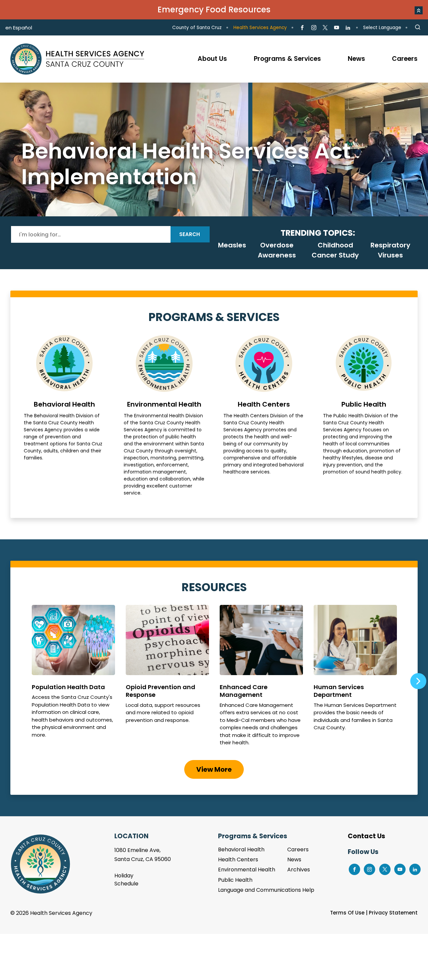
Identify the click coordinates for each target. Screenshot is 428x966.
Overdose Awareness (277, 250)
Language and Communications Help (266, 890)
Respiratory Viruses (390, 250)
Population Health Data (73, 678)
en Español (18, 27)
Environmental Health (164, 416)
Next (418, 681)
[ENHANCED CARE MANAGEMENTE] (261, 678)
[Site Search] (418, 27)
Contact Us (366, 836)
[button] (418, 10)
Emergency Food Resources (214, 9)
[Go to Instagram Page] (313, 27)
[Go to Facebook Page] (302, 27)
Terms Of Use (347, 912)
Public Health (363, 416)
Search (189, 234)
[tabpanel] (214, 149)
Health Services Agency (260, 27)
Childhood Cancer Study (335, 250)
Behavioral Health (64, 416)
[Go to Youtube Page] (336, 27)
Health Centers (264, 416)
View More (214, 769)
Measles (232, 245)
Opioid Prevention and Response (167, 678)
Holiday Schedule (126, 879)
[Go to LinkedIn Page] (347, 27)
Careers (298, 849)
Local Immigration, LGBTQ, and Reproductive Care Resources (214, 149)
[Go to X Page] (325, 27)
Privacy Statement (393, 912)
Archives (298, 869)
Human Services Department (355, 678)
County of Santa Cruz (197, 27)
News (294, 859)
